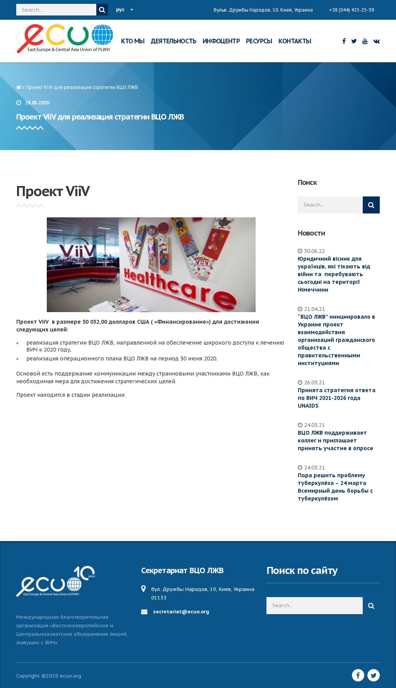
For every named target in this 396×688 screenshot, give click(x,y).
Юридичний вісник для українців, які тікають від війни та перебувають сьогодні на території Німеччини (334, 274)
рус (120, 9)
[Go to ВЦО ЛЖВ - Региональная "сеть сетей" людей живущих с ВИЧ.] (18, 87)
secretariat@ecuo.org (181, 611)
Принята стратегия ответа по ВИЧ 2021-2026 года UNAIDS (337, 398)
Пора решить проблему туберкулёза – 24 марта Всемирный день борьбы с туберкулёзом (335, 487)
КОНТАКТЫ (294, 41)
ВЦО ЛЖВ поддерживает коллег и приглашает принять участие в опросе (335, 440)
